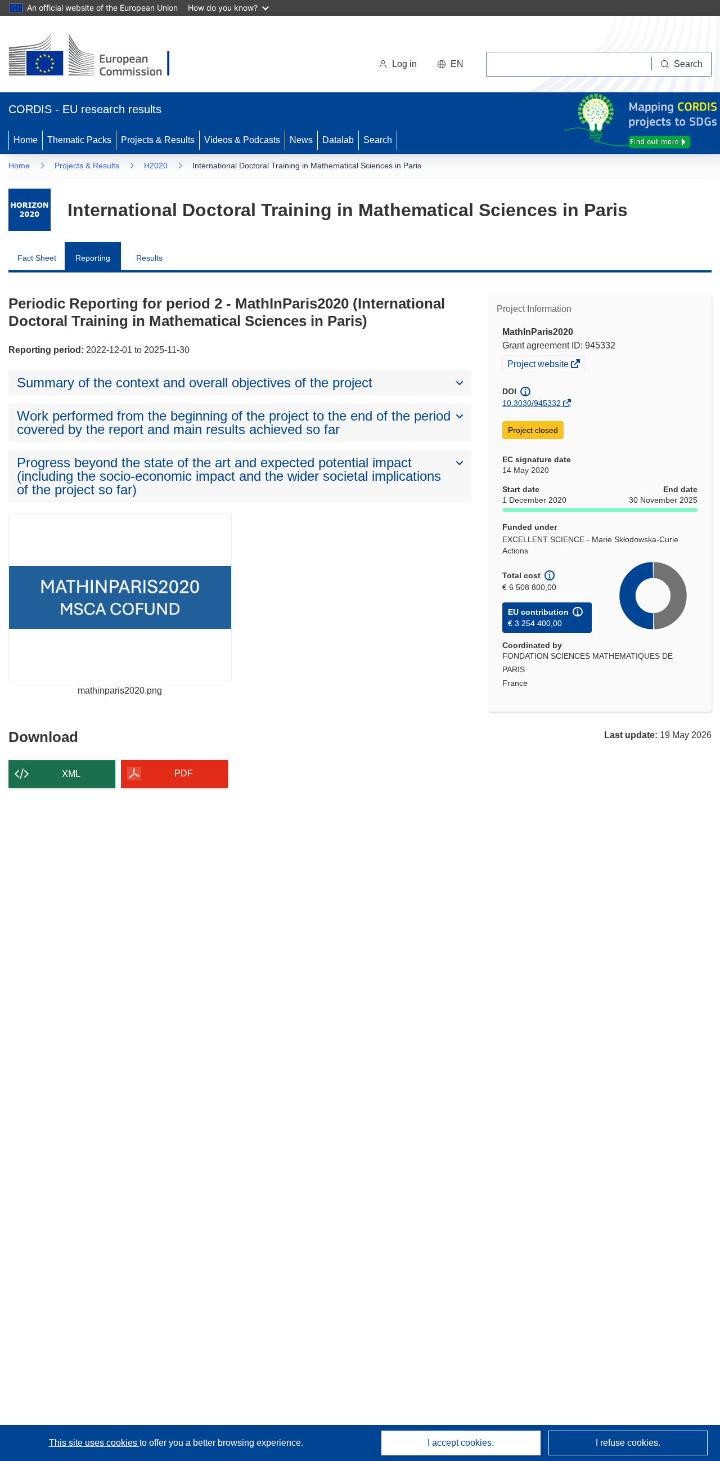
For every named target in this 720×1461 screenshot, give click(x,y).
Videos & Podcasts (242, 140)
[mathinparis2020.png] (120, 597)
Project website (539, 365)
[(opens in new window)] (99, 56)
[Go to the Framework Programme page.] (29, 210)
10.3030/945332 (531, 403)
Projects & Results (158, 140)
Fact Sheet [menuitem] (36, 257)
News (301, 140)
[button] (450, 64)
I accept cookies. (461, 1442)
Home (26, 140)
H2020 (156, 165)
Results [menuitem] (149, 257)
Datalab (338, 140)
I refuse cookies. (628, 1442)
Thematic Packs (79, 140)
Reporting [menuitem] (92, 257)
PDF (183, 773)
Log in (404, 64)
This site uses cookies (94, 1442)
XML (71, 774)
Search (377, 140)
